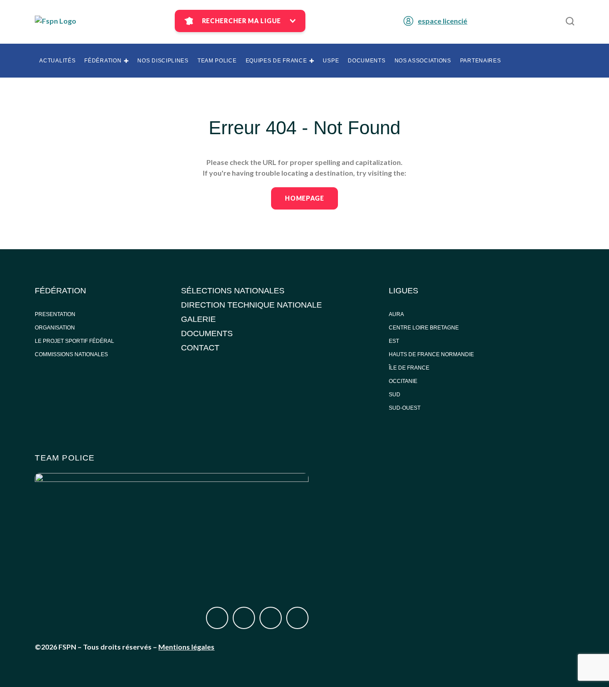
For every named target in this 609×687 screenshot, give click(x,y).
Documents (366, 61)
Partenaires (480, 61)
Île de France (410, 368)
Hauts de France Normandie (431, 354)
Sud (394, 394)
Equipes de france (276, 61)
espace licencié (442, 20)
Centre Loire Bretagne (424, 328)
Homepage (304, 198)
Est (394, 341)
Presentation (55, 314)
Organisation (55, 328)
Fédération (102, 61)
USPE (331, 61)
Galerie (198, 319)
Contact (200, 347)
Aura (396, 314)
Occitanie (404, 381)
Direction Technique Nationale (251, 304)
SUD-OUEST (404, 408)
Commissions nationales (71, 354)
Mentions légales (186, 646)
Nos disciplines (163, 61)
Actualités (57, 61)
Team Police (217, 61)
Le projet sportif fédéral (74, 341)
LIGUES (403, 290)
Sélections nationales (232, 290)
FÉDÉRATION (60, 290)
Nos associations (423, 61)
